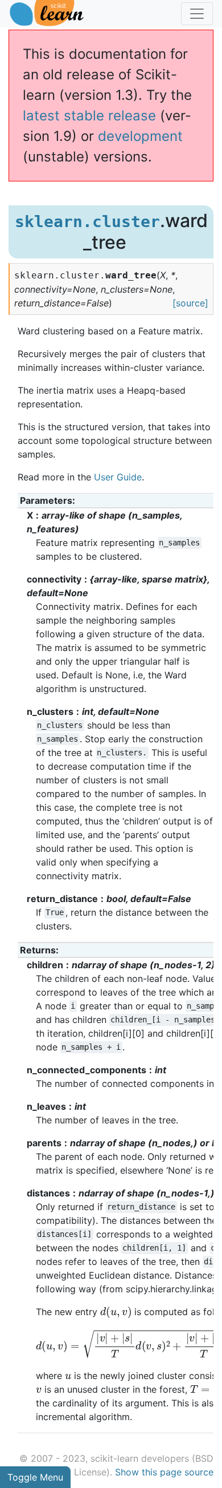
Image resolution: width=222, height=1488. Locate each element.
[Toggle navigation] (197, 13)
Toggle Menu (35, 1477)
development (140, 136)
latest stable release (89, 115)
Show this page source (164, 1472)
